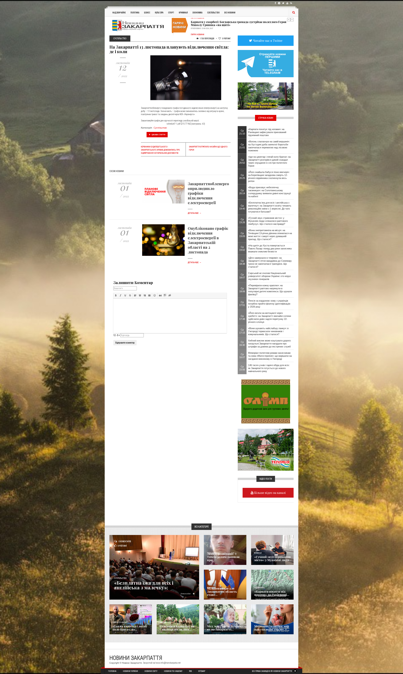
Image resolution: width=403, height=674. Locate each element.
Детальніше (194, 213)
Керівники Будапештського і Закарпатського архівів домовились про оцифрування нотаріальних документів (160, 150)
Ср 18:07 (242, 276)
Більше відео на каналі (269, 492)
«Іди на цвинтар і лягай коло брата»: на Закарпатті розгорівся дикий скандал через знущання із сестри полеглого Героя (269, 161)
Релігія (209, 622)
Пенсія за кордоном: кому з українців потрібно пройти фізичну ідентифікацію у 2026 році (269, 303)
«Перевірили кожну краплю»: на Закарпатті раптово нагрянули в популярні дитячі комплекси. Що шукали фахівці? (270, 290)
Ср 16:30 (242, 343)
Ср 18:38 (242, 262)
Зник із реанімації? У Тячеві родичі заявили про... (223, 557)
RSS (190, 671)
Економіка (197, 12)
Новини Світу (151, 671)
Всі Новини (229, 12)
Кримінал (183, 12)
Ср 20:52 (242, 161)
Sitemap (201, 671)
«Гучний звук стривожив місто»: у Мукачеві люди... (272, 558)
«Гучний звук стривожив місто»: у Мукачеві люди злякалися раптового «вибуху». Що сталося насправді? (268, 221)
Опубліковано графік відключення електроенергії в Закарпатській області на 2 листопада (208, 240)
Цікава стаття (158, 135)
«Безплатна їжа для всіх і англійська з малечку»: (143, 585)
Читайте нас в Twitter (267, 40)
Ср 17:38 (242, 317)
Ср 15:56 (242, 368)
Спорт (171, 12)
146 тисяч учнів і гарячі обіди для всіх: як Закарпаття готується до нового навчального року (268, 368)
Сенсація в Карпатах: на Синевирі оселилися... (177, 627)
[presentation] (116, 295)
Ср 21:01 (242, 146)
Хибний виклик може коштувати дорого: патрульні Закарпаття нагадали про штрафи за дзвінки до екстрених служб (269, 343)
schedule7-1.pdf (173, 123)
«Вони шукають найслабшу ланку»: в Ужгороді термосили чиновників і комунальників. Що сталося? (268, 331)
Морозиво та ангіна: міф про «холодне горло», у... (271, 627)
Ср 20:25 (242, 176)
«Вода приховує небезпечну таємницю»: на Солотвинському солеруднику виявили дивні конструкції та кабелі (269, 192)
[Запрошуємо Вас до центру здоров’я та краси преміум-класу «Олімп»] (265, 401)
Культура (159, 12)
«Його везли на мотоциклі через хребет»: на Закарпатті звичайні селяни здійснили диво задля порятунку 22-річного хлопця (269, 317)
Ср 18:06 (242, 290)
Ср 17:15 (242, 331)
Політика (135, 12)
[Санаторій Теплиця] (266, 449)
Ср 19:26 (242, 221)
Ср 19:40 (242, 207)
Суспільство (213, 12)
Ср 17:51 (242, 303)
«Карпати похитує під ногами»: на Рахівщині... (271, 593)
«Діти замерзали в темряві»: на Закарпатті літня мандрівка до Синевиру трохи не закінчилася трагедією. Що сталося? (270, 262)
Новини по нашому (120, 622)
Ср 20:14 (242, 192)
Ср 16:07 (242, 356)
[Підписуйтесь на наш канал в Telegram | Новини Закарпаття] (266, 63)
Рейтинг (226, 38)
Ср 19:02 (242, 248)
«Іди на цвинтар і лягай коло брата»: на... (130, 627)
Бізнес (147, 12)
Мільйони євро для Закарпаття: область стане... (222, 592)
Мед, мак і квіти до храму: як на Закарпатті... (225, 627)
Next (292, 19)
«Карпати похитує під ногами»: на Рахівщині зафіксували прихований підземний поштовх (267, 132)
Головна (112, 671)
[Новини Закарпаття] (140, 25)
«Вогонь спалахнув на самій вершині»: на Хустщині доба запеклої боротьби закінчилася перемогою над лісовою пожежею (269, 146)
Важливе (163, 622)
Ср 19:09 (242, 235)
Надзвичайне (119, 12)
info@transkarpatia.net (170, 663)
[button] (116, 295)
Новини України (130, 671)
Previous (288, 19)
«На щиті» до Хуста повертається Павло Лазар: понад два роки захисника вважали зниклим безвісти (270, 248)
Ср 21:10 (242, 132)
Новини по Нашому (173, 671)
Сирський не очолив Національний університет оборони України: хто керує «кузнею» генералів (269, 276)
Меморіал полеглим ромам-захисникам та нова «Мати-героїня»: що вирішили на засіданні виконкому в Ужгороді (270, 356)
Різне (256, 622)
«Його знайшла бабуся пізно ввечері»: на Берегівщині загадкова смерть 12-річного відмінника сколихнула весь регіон (268, 176)
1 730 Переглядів (206, 38)
